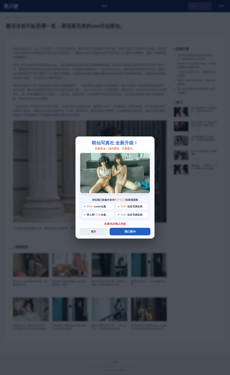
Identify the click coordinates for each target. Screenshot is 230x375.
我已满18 (130, 231)
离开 (93, 231)
